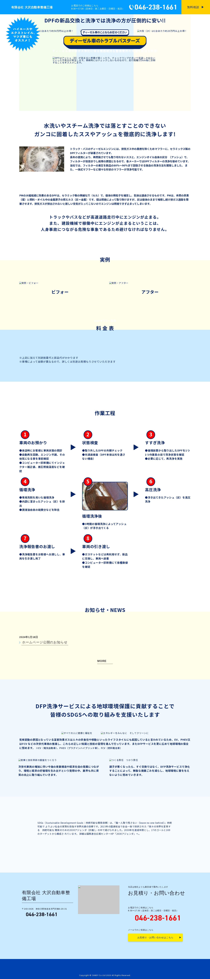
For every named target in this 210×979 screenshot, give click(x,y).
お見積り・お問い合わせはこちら (155, 937)
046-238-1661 (156, 7)
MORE (101, 661)
